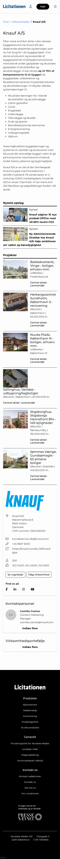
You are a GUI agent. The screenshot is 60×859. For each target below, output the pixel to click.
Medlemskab (30, 710)
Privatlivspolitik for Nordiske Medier (30, 743)
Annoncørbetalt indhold (30, 760)
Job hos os (30, 787)
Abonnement (30, 704)
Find (6, 21)
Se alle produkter (30, 727)
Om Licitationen (30, 793)
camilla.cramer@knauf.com (36, 622)
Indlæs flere (30, 628)
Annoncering (30, 716)
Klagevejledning (30, 755)
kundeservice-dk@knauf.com (30, 538)
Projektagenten (30, 721)
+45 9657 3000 (21, 543)
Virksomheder (20, 21)
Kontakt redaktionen (30, 776)
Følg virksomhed (38, 574)
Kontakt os (30, 782)
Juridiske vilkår (30, 749)
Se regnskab (15, 574)
